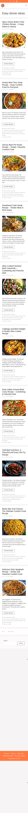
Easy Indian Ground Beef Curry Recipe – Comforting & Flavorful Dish (13, 391)
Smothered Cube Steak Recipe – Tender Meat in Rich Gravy (12, 207)
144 (9, 631)
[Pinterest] (17, 1)
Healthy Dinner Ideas (6, 133)
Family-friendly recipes (7, 73)
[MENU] (26, 5)
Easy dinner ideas (10, 71)
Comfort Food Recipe (14, 69)
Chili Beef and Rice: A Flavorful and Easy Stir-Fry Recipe (13, 452)
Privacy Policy (20, 753)
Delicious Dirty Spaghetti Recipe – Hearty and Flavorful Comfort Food (13, 571)
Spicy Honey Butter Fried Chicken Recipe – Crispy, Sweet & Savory (13, 24)
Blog (5, 68)
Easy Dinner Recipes (18, 71)
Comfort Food (6, 69)
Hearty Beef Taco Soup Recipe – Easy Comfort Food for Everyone (12, 84)
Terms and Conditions (20, 755)
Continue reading (8, 63)
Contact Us (13, 753)
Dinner (7, 68)
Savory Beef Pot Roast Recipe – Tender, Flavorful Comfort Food (13, 147)
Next (13, 631)
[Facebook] (10, 1)
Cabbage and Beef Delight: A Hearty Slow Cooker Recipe (14, 331)
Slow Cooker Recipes (19, 195)
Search (5, 640)
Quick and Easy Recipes (7, 560)
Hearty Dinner (5, 195)
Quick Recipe (12, 494)
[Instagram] (13, 1)
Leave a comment (7, 74)
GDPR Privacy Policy (8, 755)
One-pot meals (14, 133)
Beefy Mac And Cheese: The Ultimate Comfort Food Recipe (14, 511)
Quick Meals (12, 68)
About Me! (6, 753)
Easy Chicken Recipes (11, 497)
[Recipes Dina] (3, 5)
